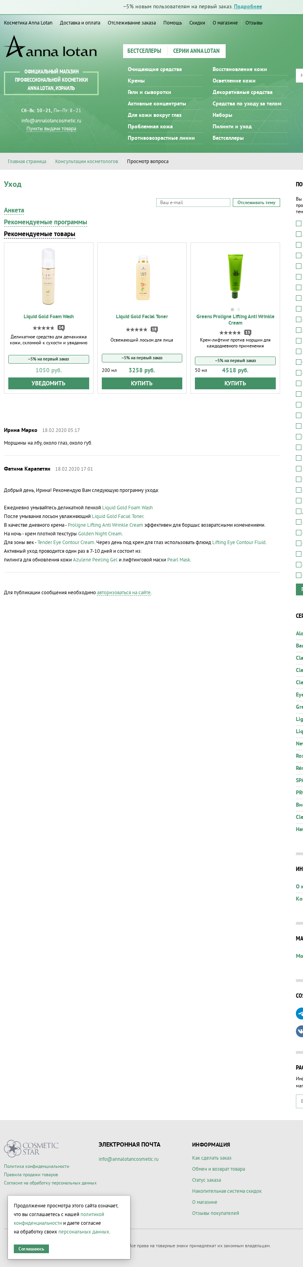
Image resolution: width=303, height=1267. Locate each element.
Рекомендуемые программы (45, 222)
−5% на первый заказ (48, 359)
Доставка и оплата (80, 23)
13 (247, 332)
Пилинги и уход (232, 127)
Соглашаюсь (31, 1249)
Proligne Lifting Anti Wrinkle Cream (105, 525)
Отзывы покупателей (215, 1213)
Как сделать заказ (212, 1158)
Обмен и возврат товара (218, 1169)
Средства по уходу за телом (247, 104)
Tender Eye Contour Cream (65, 542)
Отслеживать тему (256, 203)
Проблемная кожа (150, 127)
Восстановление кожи (240, 69)
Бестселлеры (144, 51)
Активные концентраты (157, 104)
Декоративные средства (243, 92)
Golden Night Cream (100, 534)
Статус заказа (206, 1180)
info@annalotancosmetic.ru (51, 121)
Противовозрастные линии (161, 138)
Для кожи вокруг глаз (154, 115)
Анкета (14, 210)
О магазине (225, 23)
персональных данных (83, 1232)
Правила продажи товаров (31, 1174)
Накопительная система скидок (227, 1191)
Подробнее (248, 7)
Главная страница (27, 161)
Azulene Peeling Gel (95, 560)
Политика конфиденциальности (36, 1166)
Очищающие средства (155, 69)
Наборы (222, 115)
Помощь (172, 23)
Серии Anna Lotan (196, 51)
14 (61, 327)
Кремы (136, 81)
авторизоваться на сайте (124, 592)
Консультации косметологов (86, 161)
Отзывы (254, 23)
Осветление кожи (234, 81)
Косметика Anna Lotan (28, 23)
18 (154, 329)
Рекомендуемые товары (39, 234)
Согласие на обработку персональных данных (50, 1183)
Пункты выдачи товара (51, 128)
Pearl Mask (178, 560)
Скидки (197, 23)
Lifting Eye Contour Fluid (239, 542)
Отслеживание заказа (132, 23)
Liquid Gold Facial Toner (117, 516)
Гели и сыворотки (149, 92)
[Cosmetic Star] (31, 1149)
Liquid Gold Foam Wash (127, 508)
